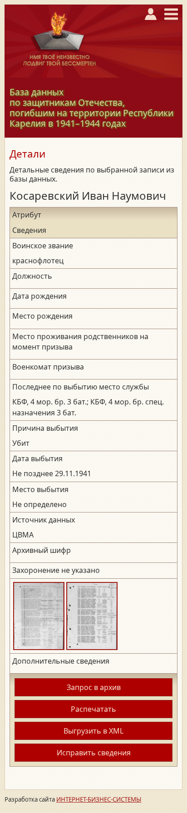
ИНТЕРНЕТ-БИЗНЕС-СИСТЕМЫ (98, 799)
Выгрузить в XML (93, 731)
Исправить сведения (94, 753)
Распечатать (93, 709)
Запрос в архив (94, 687)
